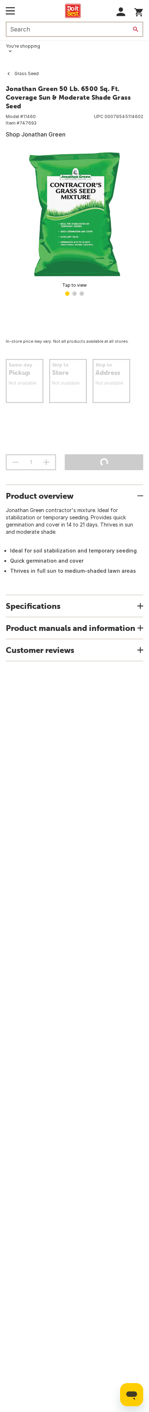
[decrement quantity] (15, 462)
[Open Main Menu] (10, 10)
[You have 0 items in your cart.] (138, 11)
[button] (120, 11)
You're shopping (23, 46)
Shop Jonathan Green (35, 134)
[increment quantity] (46, 462)
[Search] (135, 29)
